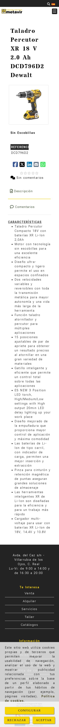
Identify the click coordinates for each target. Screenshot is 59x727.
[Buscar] (49, 4)
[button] (54, 11)
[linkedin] (30, 165)
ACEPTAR (44, 720)
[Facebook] (16, 165)
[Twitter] (23, 165)
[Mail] (37, 165)
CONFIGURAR (29, 710)
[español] (53, 4)
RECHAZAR (16, 720)
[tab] (29, 191)
